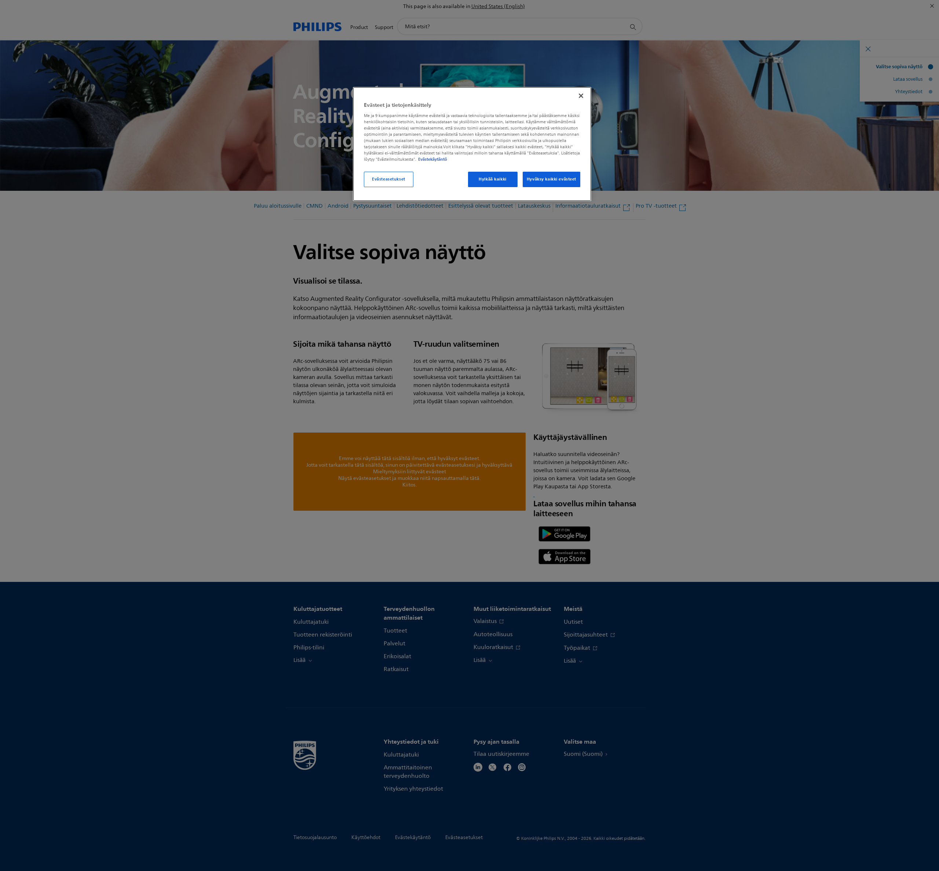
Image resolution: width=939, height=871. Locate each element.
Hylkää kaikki (492, 179)
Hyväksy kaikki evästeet (551, 179)
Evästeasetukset (388, 179)
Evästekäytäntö (432, 159)
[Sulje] (581, 96)
